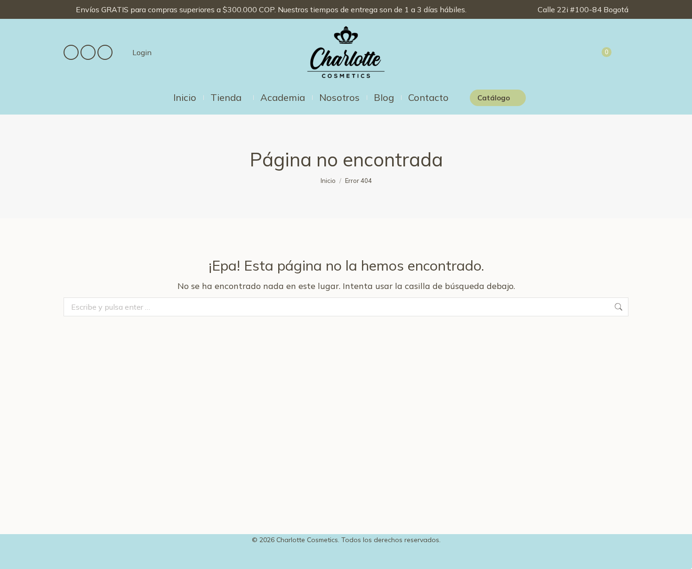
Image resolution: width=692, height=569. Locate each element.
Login (142, 52)
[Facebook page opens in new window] (71, 52)
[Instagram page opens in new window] (88, 52)
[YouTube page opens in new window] (105, 52)
